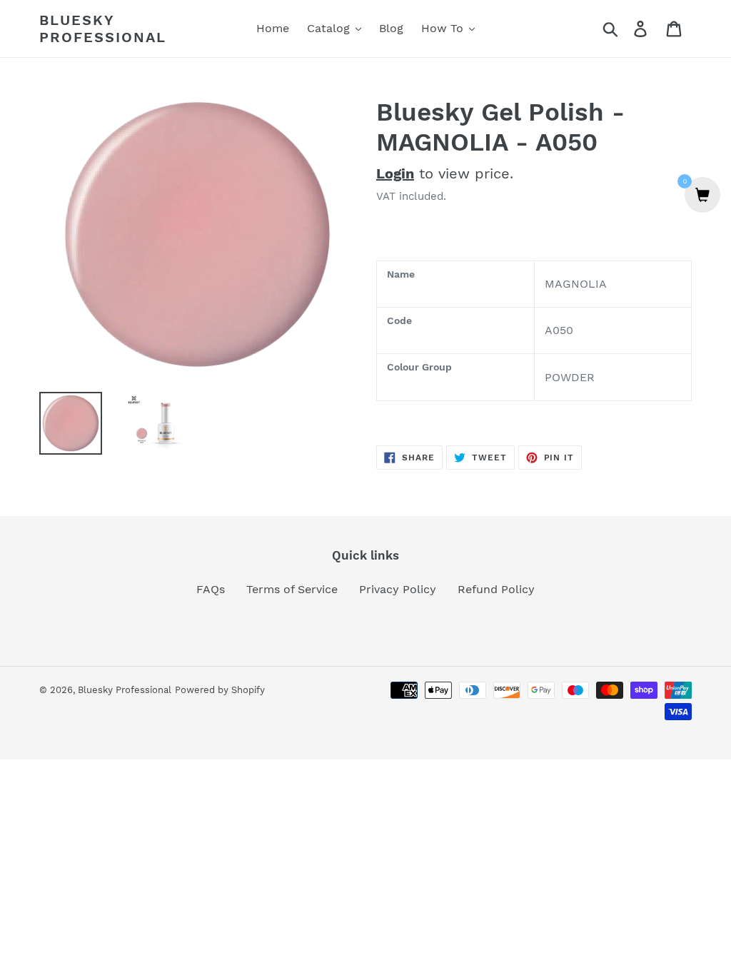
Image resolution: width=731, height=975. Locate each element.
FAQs (210, 589)
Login (395, 173)
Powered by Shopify (220, 689)
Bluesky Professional (102, 28)
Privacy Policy (397, 589)
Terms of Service (292, 589)
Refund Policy (496, 589)
